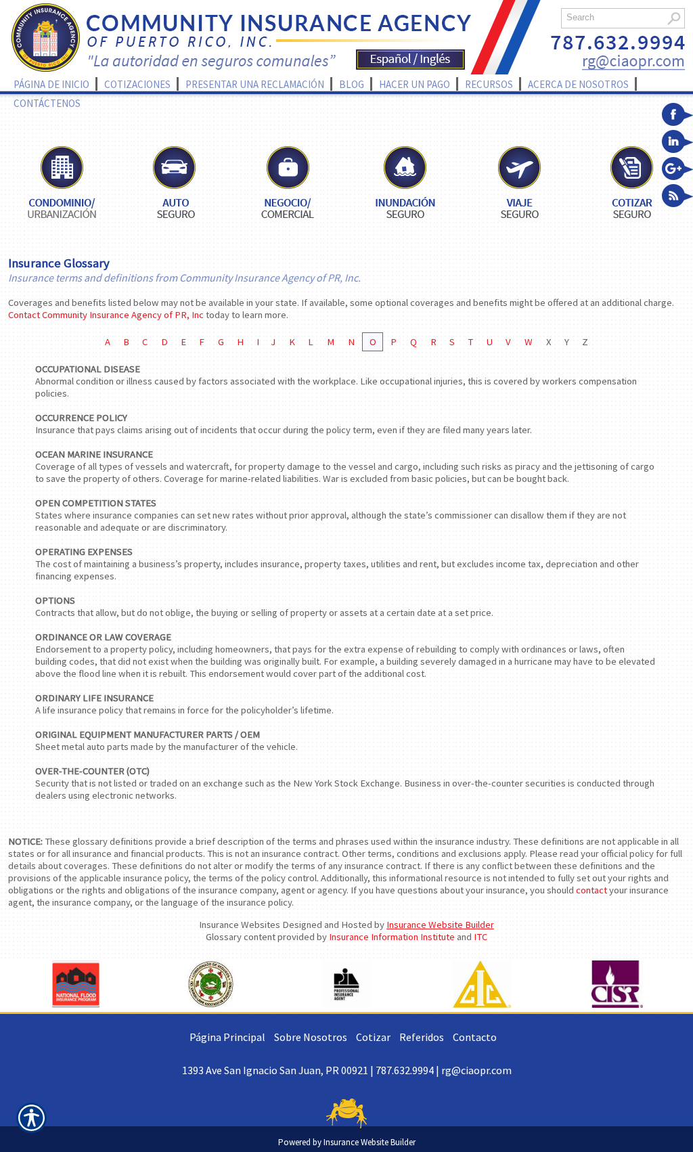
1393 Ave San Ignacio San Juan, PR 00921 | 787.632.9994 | (311, 1070)
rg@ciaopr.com (476, 1070)
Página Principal (227, 1037)
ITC (480, 937)
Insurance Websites (239, 924)
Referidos (421, 1037)
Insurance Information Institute (392, 937)
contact (591, 890)
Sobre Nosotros (310, 1037)
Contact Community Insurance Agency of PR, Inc (106, 315)
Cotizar (373, 1037)
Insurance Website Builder (440, 924)
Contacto (475, 1037)
